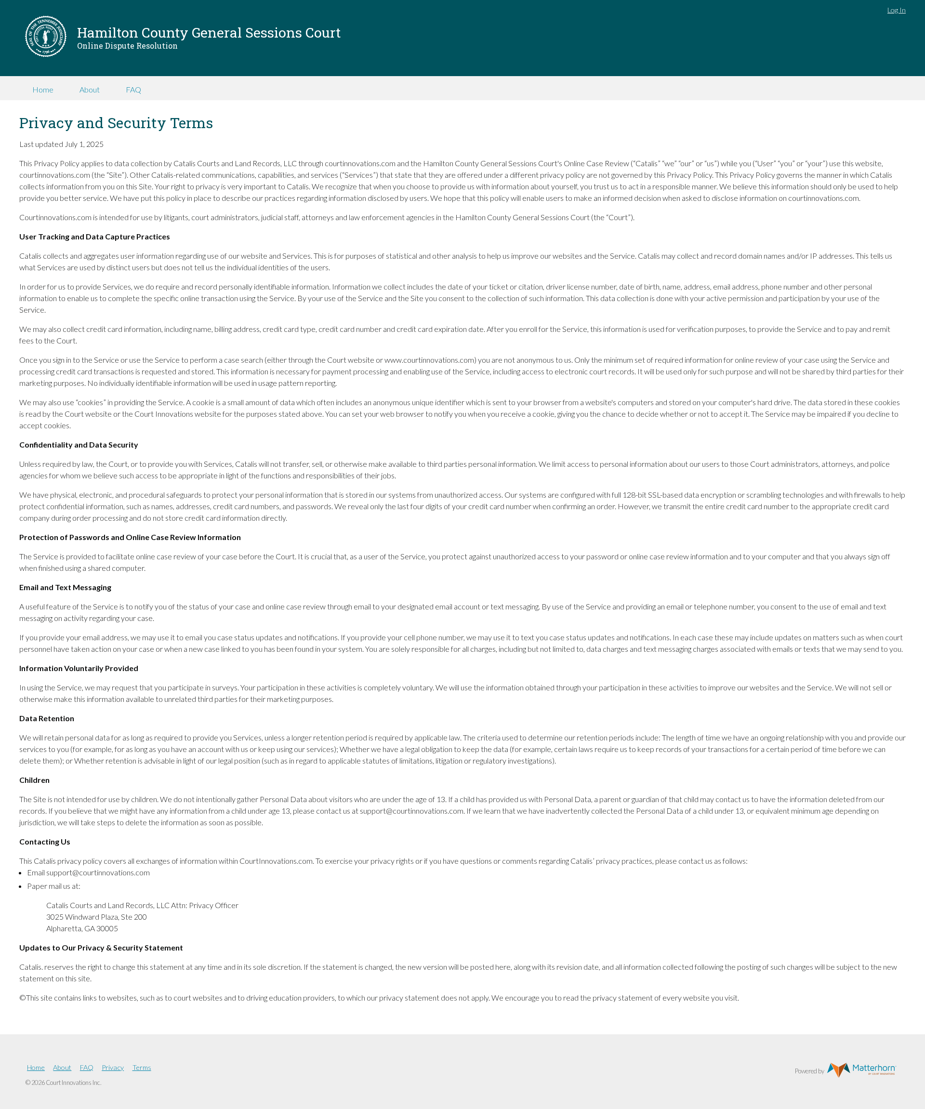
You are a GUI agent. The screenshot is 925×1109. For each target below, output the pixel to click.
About (89, 89)
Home (42, 89)
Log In (896, 10)
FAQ (133, 89)
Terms (141, 1067)
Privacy (113, 1067)
